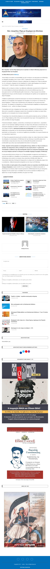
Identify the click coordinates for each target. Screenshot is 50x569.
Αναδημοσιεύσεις (20, 32)
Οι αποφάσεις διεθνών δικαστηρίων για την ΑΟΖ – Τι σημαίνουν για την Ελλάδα (39, 194)
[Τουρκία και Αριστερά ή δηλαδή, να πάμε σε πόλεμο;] (13, 224)
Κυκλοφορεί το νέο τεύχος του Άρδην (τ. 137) (22, 328)
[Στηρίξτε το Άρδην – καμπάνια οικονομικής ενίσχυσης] (6, 298)
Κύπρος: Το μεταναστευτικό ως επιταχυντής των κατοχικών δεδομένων (39, 187)
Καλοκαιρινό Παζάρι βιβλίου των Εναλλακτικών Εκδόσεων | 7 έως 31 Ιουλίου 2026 (29, 313)
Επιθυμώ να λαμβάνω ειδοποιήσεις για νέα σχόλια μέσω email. (17, 279)
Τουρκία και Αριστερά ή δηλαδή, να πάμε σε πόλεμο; (13, 233)
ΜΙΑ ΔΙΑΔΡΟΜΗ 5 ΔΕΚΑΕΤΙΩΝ (19, 1)
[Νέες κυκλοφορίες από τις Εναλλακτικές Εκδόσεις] (6, 306)
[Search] (47, 22)
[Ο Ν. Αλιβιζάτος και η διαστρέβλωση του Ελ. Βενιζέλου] (6, 195)
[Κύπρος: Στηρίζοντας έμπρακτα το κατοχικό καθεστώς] (6, 182)
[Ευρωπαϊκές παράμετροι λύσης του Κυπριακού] (29, 182)
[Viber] (32, 559)
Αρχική (3, 26)
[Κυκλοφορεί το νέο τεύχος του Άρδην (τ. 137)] (6, 330)
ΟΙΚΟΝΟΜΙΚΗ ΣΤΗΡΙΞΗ (25, 2)
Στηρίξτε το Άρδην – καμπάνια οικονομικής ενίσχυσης (24, 296)
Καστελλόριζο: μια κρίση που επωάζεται (36, 233)
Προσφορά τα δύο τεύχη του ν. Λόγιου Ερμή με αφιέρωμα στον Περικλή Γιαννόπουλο (28, 321)
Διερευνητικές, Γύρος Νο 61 (16, 186)
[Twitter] (23, 559)
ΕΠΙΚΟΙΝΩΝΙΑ (41, 1)
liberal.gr (16, 74)
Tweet (3, 203)
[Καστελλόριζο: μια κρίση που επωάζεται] (37, 224)
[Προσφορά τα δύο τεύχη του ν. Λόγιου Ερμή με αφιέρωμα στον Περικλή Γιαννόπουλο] (6, 322)
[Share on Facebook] (23, 209)
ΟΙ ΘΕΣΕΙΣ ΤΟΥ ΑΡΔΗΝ (9, 1)
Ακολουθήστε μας (6, 341)
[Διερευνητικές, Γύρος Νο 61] (6, 187)
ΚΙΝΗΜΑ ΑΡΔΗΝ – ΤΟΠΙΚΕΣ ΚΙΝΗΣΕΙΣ (31, 1)
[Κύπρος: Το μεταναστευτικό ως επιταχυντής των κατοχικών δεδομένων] (29, 188)
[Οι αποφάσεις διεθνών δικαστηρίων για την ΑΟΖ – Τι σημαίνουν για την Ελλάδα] (29, 195)
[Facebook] (23, 4)
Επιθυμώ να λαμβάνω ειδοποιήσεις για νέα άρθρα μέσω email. (16, 283)
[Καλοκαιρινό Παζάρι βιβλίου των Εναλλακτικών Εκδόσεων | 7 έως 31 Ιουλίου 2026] (6, 314)
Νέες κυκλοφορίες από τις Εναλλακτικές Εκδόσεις (23, 304)
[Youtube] (27, 559)
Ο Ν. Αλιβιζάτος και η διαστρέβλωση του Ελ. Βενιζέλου (15, 194)
